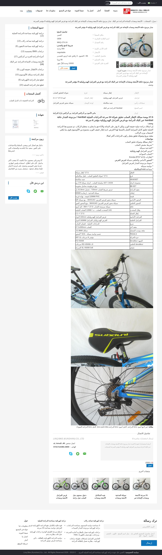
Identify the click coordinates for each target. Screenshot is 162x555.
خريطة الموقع (23, 544)
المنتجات (147, 21)
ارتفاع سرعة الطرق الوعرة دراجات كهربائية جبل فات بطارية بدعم (46, 533)
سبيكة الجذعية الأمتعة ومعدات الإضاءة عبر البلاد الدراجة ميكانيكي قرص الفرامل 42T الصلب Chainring (121, 496)
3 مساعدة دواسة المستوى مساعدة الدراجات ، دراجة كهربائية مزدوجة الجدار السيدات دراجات (83, 527)
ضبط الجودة (79, 11)
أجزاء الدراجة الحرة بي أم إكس (31, 56)
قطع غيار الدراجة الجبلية (34, 85)
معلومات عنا (50, 11)
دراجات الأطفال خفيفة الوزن (32, 69)
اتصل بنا (90, 11)
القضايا (107, 11)
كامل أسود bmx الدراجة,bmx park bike (112, 427)
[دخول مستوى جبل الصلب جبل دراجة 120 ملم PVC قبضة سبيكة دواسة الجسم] (79, 484)
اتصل (73, 68)
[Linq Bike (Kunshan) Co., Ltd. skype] (30, 191)
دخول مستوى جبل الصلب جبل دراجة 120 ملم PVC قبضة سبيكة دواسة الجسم (79, 496)
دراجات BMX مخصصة (34, 51)
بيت (21, 11)
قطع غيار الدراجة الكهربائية (32, 80)
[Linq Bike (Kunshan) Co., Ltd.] (136, 11)
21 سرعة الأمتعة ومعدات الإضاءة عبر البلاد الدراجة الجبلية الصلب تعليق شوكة (141, 496)
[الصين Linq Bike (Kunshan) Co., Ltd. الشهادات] (15, 123)
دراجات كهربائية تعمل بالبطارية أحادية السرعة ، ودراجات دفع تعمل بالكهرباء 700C (83, 533)
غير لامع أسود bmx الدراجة (138, 427)
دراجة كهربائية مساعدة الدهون (31, 46)
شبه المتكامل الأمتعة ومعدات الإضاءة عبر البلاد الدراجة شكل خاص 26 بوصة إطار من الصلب (100, 496)
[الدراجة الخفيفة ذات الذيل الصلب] (41, 101)
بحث (107, 3)
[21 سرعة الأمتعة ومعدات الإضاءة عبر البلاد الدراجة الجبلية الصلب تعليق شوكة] (141, 484)
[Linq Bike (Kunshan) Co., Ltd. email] (43, 191)
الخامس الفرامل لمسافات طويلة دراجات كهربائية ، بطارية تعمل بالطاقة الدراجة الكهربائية (85, 540)
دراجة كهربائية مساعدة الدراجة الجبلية (28, 33)
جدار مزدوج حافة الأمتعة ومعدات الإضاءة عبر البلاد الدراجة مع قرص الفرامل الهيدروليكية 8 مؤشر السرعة (133, 73)
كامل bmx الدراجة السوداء (86, 427)
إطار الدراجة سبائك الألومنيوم (31, 75)
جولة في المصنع (65, 11)
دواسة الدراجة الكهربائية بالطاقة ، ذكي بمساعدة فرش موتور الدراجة (47, 539)
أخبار (99, 11)
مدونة (115, 11)
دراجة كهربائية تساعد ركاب (32, 41)
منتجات (29, 11)
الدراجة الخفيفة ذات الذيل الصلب (21, 101)
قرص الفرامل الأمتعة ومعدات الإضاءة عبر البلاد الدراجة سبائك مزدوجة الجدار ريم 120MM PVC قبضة (61, 496)
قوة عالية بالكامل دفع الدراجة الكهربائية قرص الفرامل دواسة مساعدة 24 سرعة (45, 526)
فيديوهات (39, 11)
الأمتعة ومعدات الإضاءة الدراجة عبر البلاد (127, 21)
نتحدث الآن (142, 3)
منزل (154, 21)
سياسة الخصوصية (132, 552)
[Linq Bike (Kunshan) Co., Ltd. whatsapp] (37, 191)
